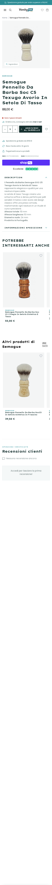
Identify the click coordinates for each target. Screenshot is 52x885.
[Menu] (5, 10)
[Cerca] (10, 9)
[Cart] (47, 9)
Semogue (7, 76)
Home (4, 18)
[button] (26, 44)
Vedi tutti (45, 344)
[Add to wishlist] (46, 129)
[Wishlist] (42, 9)
